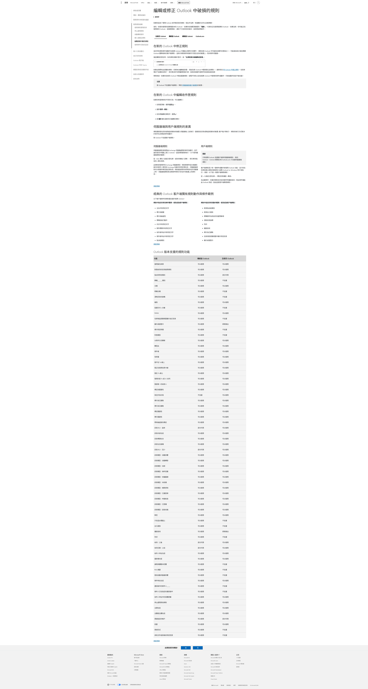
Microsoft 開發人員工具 (216, 657)
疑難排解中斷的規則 (141, 41)
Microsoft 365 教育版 (164, 667)
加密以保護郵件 (138, 74)
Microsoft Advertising (189, 673)
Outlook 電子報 (138, 60)
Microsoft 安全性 (188, 660)
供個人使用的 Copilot (112, 667)
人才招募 (238, 657)
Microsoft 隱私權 (240, 663)
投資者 (237, 667)
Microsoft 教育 (163, 657)
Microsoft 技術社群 (215, 667)
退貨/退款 (136, 667)
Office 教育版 (163, 670)
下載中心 (136, 660)
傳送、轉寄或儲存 (139, 15)
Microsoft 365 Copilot (189, 676)
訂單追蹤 (136, 670)
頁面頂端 (157, 186)
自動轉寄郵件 (139, 34)
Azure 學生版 (163, 679)
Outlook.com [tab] (200, 36)
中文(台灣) (112, 684)
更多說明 (136, 79)
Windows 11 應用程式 (112, 676)
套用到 (157, 17)
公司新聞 (238, 660)
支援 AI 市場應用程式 (216, 663)
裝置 (155, 2)
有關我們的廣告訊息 (243, 685)
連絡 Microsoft (214, 685)
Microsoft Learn (214, 660)
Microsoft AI (187, 657)
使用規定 (229, 685)
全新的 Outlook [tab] (160, 36)
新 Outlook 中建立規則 (231, 70)
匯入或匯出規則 (140, 38)
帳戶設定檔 (136, 657)
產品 (148, 2)
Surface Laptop (110, 660)
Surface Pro (110, 657)
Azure (185, 663)
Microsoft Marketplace (216, 670)
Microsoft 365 (134, 2)
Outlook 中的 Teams (140, 65)
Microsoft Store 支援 (139, 663)
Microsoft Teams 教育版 (165, 663)
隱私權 (222, 685)
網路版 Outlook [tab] (187, 36)
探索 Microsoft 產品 (112, 673)
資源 (171, 2)
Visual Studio (214, 679)
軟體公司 (213, 676)
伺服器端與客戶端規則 (189, 85)
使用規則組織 (138, 24)
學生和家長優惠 (163, 676)
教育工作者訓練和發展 (165, 673)
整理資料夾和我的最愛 (141, 20)
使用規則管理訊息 (141, 27)
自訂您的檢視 (138, 56)
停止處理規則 (139, 31)
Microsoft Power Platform (217, 673)
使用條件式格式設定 (141, 45)
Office (142, 2)
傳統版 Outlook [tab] (174, 36)
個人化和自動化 (138, 51)
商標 (234, 685)
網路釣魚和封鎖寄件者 (141, 70)
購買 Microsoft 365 (183, 2)
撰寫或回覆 (137, 10)
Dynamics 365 (187, 667)
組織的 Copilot (110, 663)
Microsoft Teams (188, 679)
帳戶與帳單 (164, 2)
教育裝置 (162, 660)
